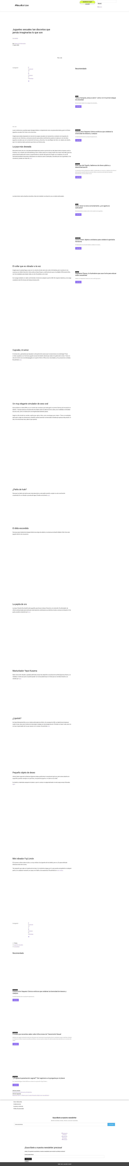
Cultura (77, 271)
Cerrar (26, 1161)
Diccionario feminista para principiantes (22, 1092)
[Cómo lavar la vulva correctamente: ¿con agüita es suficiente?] (95, 192)
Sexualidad (15, 38)
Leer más (16, 1000)
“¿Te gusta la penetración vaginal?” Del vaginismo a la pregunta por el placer (39, 1078)
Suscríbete (111, 1124)
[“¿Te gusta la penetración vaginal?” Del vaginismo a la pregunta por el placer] (42, 1060)
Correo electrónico (29, 1154)
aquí (31, 158)
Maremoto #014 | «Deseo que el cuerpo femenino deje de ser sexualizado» (31, 1095)
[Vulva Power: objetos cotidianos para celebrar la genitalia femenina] (95, 226)
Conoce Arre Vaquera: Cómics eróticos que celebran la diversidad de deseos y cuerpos (94, 132)
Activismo (77, 163)
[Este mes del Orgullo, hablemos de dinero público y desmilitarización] (95, 152)
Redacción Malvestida (20, 43)
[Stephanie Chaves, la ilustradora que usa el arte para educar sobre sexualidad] (95, 260)
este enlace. (60, 870)
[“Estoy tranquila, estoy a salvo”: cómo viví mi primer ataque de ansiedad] (95, 84)
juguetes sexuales (18, 944)
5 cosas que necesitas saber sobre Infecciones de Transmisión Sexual (37, 1034)
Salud (77, 96)
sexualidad (16, 946)
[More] (50, 81)
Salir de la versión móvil (64, 1164)
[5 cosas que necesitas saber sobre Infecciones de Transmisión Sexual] (42, 1016)
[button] (99, 7)
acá (48, 726)
